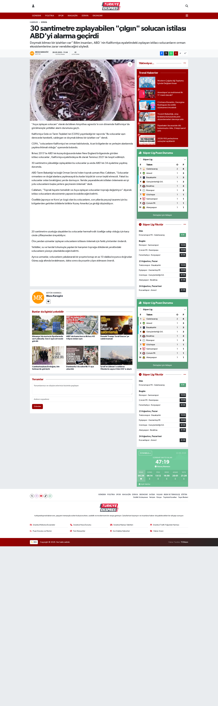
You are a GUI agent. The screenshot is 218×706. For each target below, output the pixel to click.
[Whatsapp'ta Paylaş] (171, 53)
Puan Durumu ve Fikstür (42, 531)
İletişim (152, 497)
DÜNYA (85, 16)
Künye (159, 497)
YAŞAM (159, 494)
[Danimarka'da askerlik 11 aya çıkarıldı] (82, 355)
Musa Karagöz (54, 296)
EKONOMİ (97, 16)
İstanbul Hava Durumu (82, 525)
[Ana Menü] (187, 15)
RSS (35, 542)
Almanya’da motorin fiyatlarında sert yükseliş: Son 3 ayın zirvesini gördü (47, 338)
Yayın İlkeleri (183, 497)
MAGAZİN (72, 16)
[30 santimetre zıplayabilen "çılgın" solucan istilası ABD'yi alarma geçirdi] (82, 90)
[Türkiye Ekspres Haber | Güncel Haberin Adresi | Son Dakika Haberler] (111, 6)
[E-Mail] (48, 302)
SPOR (60, 16)
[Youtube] (41, 496)
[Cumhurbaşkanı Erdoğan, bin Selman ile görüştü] (48, 355)
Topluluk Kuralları (170, 497)
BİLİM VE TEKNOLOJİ (172, 494)
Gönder (37, 406)
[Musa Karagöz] (38, 297)
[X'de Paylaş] (166, 53)
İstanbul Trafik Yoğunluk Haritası (166, 525)
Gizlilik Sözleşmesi (140, 497)
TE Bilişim (184, 542)
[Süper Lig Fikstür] (185, 225)
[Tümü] (185, 63)
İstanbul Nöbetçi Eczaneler (44, 525)
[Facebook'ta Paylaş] (162, 53)
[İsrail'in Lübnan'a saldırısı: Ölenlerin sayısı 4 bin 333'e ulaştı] (116, 355)
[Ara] (186, 6)
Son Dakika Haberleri (121, 531)
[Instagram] (36, 496)
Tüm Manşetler (79, 531)
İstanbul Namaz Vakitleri (123, 525)
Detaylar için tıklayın (162, 215)
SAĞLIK (152, 494)
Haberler (34, 22)
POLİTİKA (49, 16)
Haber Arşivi (158, 531)
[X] (32, 496)
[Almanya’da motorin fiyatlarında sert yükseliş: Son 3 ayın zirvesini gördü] (48, 325)
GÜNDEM (36, 16)
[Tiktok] (46, 496)
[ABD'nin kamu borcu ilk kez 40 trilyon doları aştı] (82, 325)
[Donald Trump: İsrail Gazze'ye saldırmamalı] (116, 325)
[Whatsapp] (50, 496)
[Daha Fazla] (176, 53)
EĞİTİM (184, 494)
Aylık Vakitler (145, 484)
